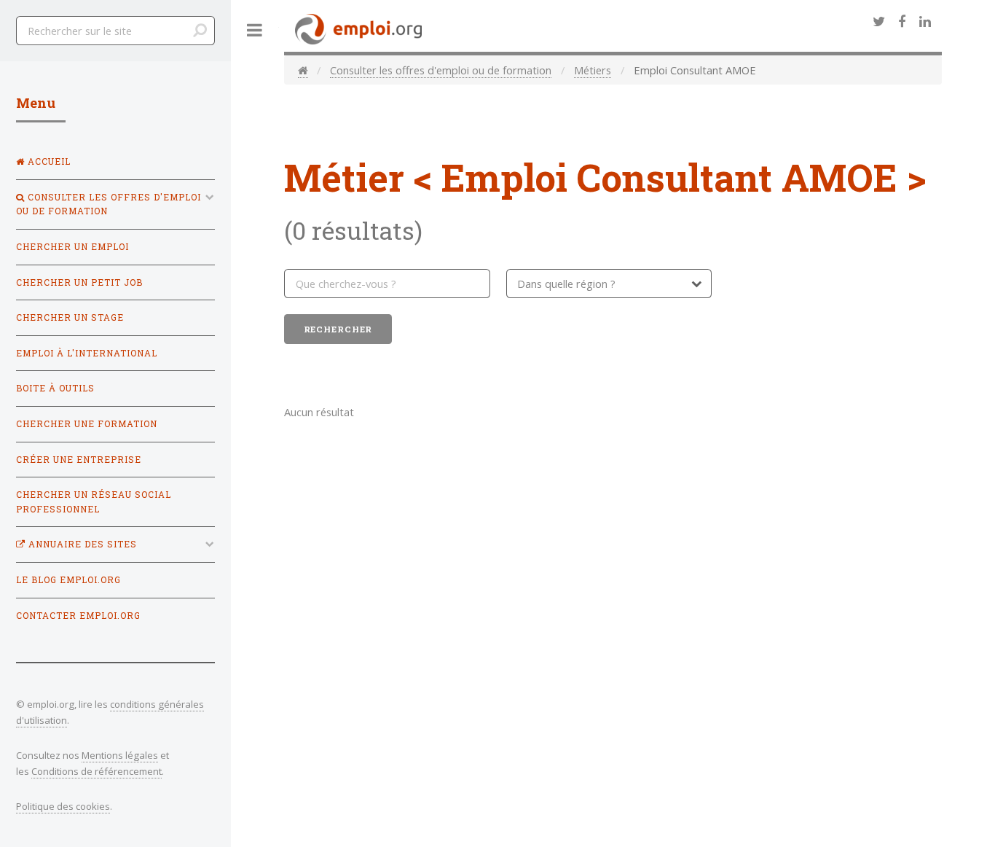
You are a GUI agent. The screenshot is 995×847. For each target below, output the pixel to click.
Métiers (592, 70)
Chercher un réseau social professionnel (93, 502)
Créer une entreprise (78, 459)
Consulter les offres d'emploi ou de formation (440, 70)
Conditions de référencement (96, 771)
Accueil (48, 161)
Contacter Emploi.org (78, 615)
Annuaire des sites (81, 544)
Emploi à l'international (86, 353)
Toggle (255, 30)
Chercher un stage (70, 317)
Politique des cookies (63, 806)
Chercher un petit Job (79, 282)
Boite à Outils (55, 388)
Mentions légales (120, 755)
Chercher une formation (86, 423)
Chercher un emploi (72, 246)
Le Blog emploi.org (68, 579)
